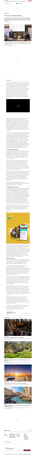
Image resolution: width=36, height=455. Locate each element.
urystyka (20, 3)
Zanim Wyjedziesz (6, 336)
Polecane (13, 317)
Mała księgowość (26, 436)
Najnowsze (20, 317)
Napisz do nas (6, 435)
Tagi (25, 317)
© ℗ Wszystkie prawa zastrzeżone (11, 312)
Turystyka (7, 13)
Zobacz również (7, 317)
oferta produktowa (17, 444)
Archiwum (18, 436)
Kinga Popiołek (8, 80)
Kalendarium (11, 444)
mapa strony (6, 444)
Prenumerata (18, 435)
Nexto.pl (25, 435)
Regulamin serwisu (12, 435)
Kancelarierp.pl (26, 437)
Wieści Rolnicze (26, 438)
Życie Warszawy (26, 439)
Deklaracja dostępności (12, 437)
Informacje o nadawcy (12, 436)
